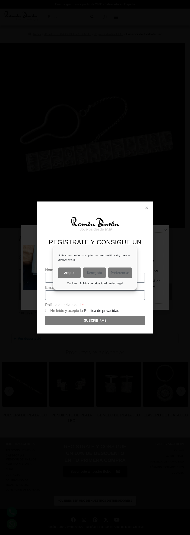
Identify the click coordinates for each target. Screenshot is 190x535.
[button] (146, 208)
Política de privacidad (93, 283)
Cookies (72, 283)
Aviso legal (116, 283)
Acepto (69, 273)
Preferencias (120, 273)
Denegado (94, 273)
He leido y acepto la (84, 311)
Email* (51, 288)
